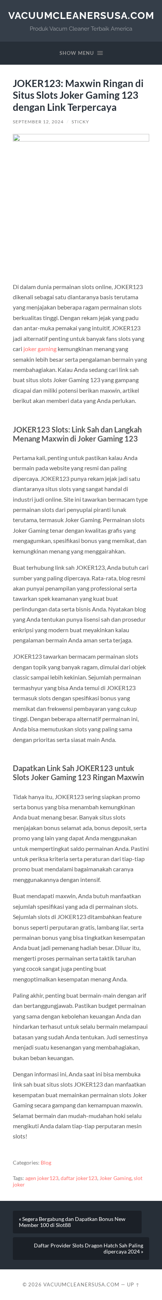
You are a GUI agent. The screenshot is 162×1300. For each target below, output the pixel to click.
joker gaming (40, 348)
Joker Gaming (115, 1178)
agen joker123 (41, 1178)
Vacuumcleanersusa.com (81, 15)
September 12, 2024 (38, 121)
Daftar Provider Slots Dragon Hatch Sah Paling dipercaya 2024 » (88, 1248)
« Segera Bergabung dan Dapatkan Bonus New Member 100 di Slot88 (72, 1222)
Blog (46, 1163)
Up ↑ (133, 1284)
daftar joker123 (79, 1178)
